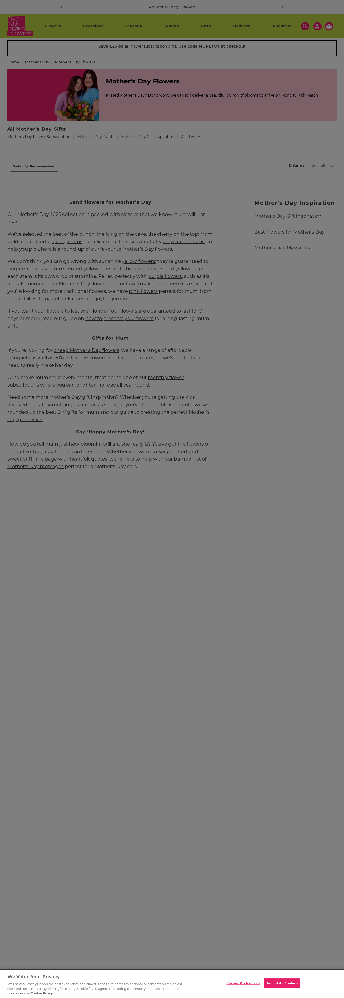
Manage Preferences (243, 983)
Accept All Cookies (282, 983)
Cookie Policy (41, 993)
